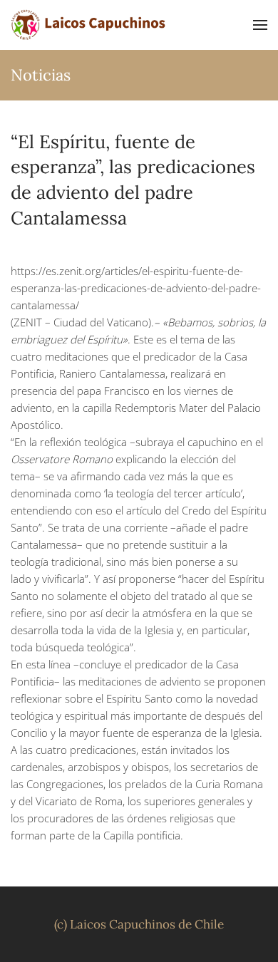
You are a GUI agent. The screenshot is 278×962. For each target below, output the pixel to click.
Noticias (41, 75)
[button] (260, 25)
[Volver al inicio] (89, 25)
